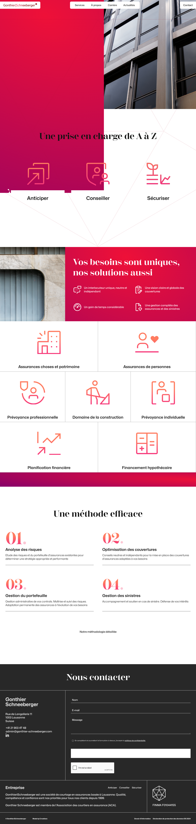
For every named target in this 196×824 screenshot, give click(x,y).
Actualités (129, 5)
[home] (20, 5)
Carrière (112, 5)
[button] (79, 5)
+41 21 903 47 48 (16, 727)
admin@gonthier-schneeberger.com (29, 731)
